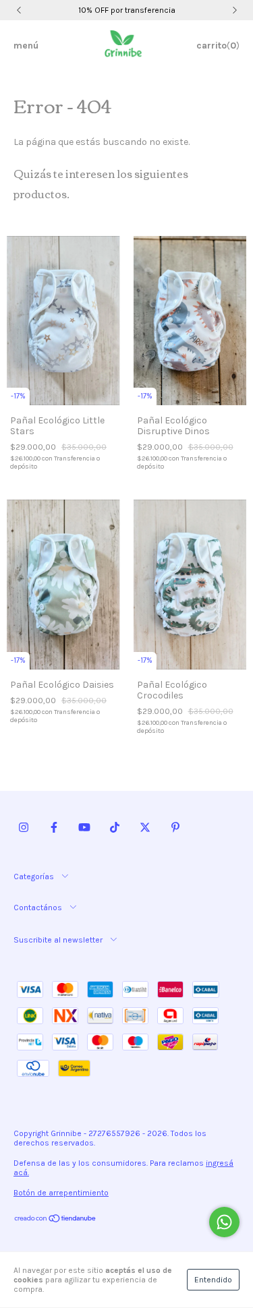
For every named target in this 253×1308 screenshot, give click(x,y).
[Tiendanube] (55, 1219)
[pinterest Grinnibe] (175, 828)
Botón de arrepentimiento (61, 1192)
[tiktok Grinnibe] (115, 828)
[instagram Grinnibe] (23, 828)
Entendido (213, 1279)
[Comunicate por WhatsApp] (224, 1222)
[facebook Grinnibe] (54, 828)
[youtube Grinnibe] (84, 828)
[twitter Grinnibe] (145, 828)
